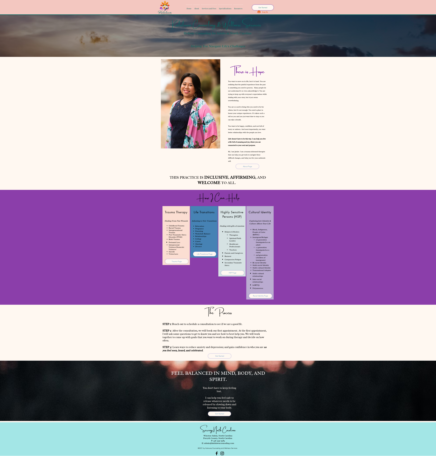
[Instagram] (222, 453)
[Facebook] (216, 453)
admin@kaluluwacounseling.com (219, 443)
